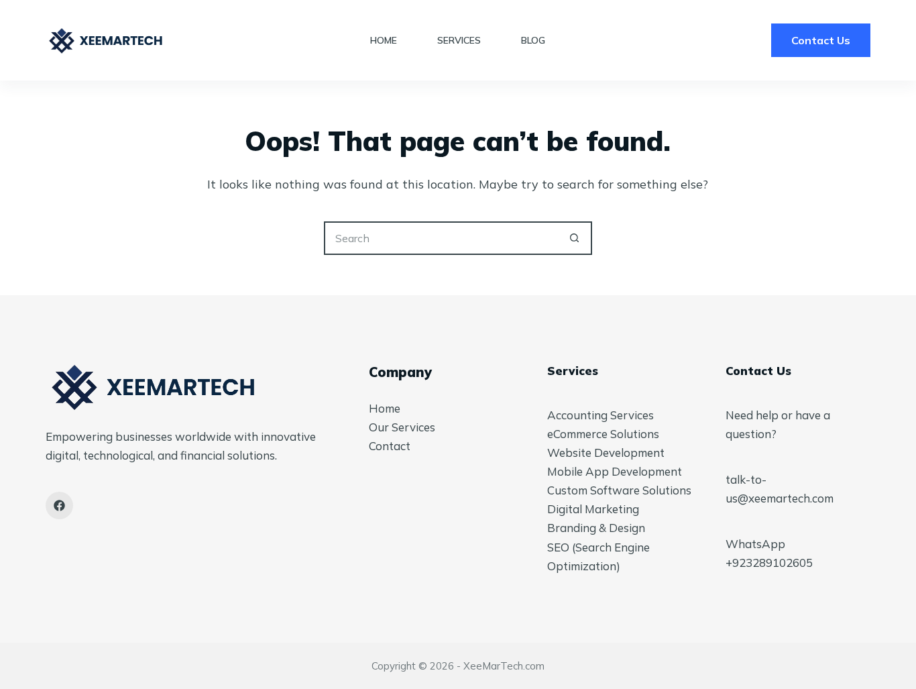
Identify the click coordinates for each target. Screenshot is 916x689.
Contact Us (820, 40)
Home (383, 40)
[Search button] (575, 238)
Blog (533, 40)
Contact (389, 446)
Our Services (402, 427)
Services (459, 40)
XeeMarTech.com (504, 665)
